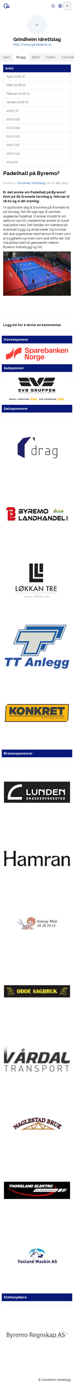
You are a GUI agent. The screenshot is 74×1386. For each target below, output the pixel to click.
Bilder (36, 57)
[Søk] (53, 5)
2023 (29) (13, 128)
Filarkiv (51, 57)
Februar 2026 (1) (18, 93)
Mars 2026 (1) (16, 85)
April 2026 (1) (15, 76)
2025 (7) (12, 111)
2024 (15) (13, 119)
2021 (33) (13, 145)
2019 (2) (12, 162)
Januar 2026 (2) (17, 102)
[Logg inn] (60, 5)
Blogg (21, 57)
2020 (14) (13, 153)
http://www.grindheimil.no (32, 44)
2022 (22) (13, 136)
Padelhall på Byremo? (31, 173)
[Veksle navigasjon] (67, 5)
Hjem (7, 57)
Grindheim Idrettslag (31, 183)
